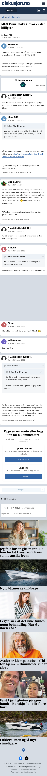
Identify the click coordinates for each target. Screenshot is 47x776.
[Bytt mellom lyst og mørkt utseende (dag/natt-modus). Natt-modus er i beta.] (39, 766)
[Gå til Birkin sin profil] (4, 324)
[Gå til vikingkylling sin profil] (4, 183)
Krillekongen (14, 340)
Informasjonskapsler (27, 766)
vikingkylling (14, 182)
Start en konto (23, 460)
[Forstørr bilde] (21, 200)
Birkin (11, 323)
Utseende (18, 764)
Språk (7, 764)
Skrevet (16, 47)
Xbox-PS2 (8, 35)
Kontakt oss (11, 766)
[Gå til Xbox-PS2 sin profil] (4, 46)
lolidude (12, 247)
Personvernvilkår (33, 764)
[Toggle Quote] (5, 126)
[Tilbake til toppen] (23, 750)
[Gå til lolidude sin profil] (4, 249)
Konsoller (16, 37)
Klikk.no (33, 770)
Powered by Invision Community (23, 772)
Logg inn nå (23, 476)
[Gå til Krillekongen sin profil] (4, 341)
